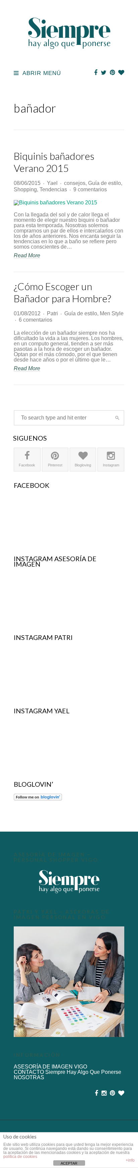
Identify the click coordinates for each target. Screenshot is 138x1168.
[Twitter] (104, 72)
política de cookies (20, 1156)
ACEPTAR (69, 1163)
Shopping (25, 189)
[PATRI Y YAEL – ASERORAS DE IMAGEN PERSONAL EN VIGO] (69, 981)
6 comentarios (35, 320)
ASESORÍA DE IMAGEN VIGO (50, 1066)
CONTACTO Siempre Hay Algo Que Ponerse (67, 1072)
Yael (52, 183)
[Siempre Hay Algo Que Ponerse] (69, 56)
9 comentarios (90, 189)
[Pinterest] (112, 72)
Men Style (112, 313)
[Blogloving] (121, 72)
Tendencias (53, 189)
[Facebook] (95, 72)
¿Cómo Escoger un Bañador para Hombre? (62, 292)
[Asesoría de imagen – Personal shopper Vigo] (69, 881)
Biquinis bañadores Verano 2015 (54, 162)
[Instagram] (104, 1093)
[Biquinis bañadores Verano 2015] (69, 202)
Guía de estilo (104, 183)
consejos (74, 183)
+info (130, 1160)
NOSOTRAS (29, 1077)
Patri (52, 313)
